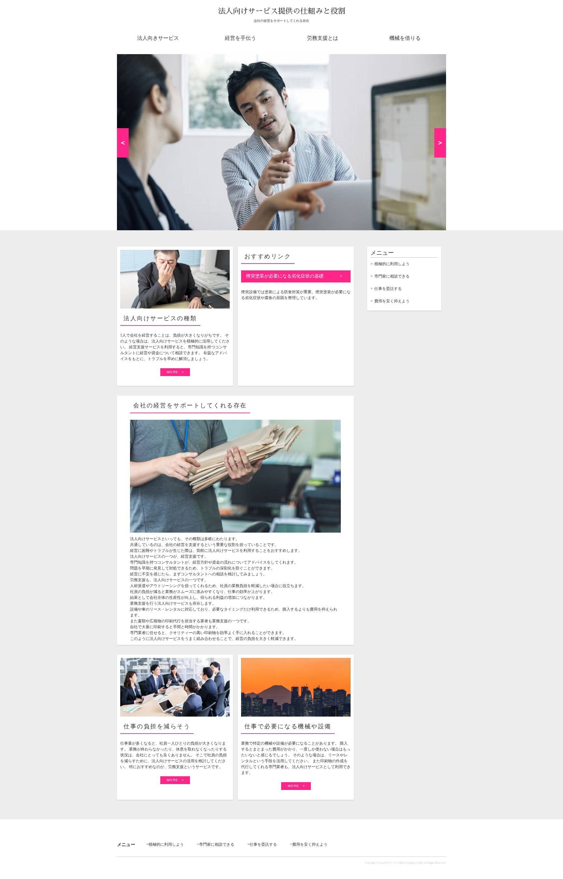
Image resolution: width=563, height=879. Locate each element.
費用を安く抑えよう (392, 301)
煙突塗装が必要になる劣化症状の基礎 (285, 276)
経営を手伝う (240, 38)
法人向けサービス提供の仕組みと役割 (281, 11)
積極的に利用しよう (392, 264)
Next (440, 143)
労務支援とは (322, 38)
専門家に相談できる (392, 276)
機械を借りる (405, 38)
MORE (173, 372)
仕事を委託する (388, 288)
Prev (123, 143)
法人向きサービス (158, 38)
